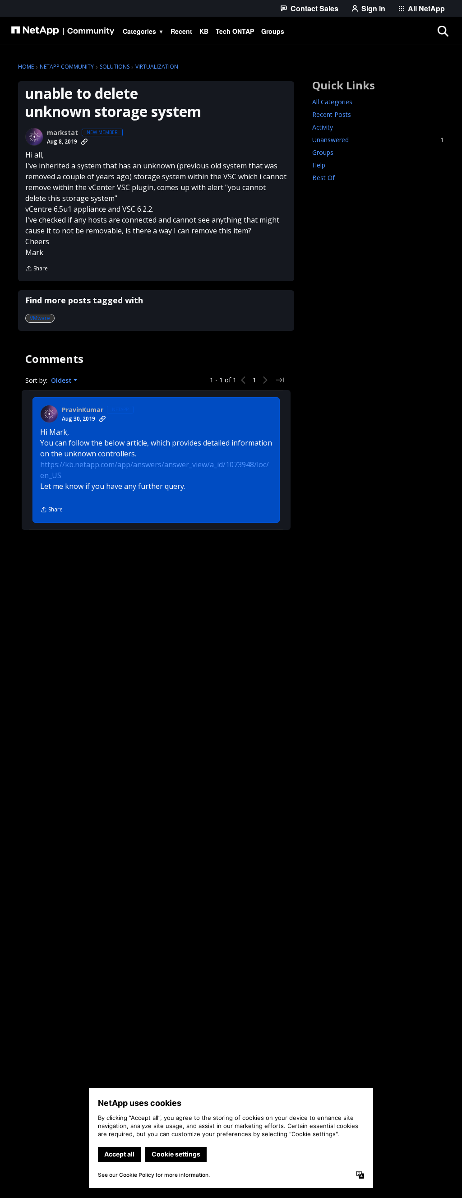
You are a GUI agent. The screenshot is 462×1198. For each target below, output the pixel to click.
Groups (322, 152)
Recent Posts (331, 114)
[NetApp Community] (63, 31)
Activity (322, 127)
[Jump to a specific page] (280, 380)
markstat (62, 133)
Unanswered (378, 139)
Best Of (323, 177)
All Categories (332, 102)
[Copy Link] (84, 142)
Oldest (62, 380)
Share (36, 269)
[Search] (442, 31)
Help (318, 165)
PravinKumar (82, 410)
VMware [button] (40, 318)
